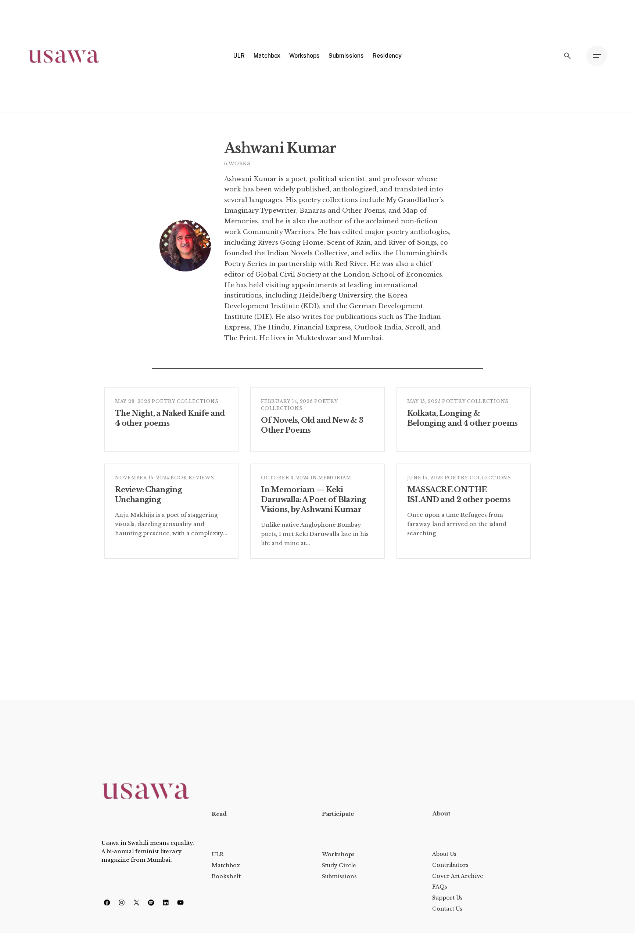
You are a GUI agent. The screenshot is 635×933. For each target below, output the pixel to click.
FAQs (439, 886)
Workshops (338, 854)
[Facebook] (106, 902)
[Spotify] (151, 902)
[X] (136, 902)
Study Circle (339, 865)
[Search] (567, 56)
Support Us (447, 897)
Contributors (450, 865)
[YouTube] (180, 902)
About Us (444, 854)
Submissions (339, 876)
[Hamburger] (596, 56)
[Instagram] (121, 902)
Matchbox (226, 865)
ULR (218, 854)
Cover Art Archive (457, 876)
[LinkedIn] (165, 902)
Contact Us (447, 908)
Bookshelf (226, 876)
